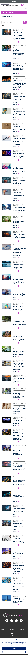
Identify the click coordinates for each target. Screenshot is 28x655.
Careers (11, 633)
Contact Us (21, 629)
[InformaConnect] (6, 620)
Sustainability (13, 635)
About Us (3, 631)
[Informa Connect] (11, 620)
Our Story (3, 634)
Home (2, 629)
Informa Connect (5, 4)
